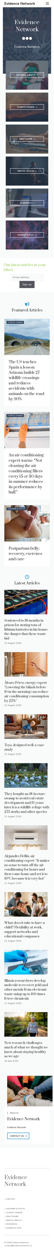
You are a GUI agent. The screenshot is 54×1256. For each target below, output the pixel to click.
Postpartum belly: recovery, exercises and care (25, 554)
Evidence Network (19, 3)
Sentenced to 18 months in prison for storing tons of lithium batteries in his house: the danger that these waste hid (26, 629)
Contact (11, 1199)
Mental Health (14, 1220)
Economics (11, 1224)
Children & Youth (16, 509)
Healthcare (12, 1216)
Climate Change (15, 322)
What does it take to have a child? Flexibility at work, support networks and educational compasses (24, 929)
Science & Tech (13, 1228)
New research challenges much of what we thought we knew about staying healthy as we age (26, 1049)
